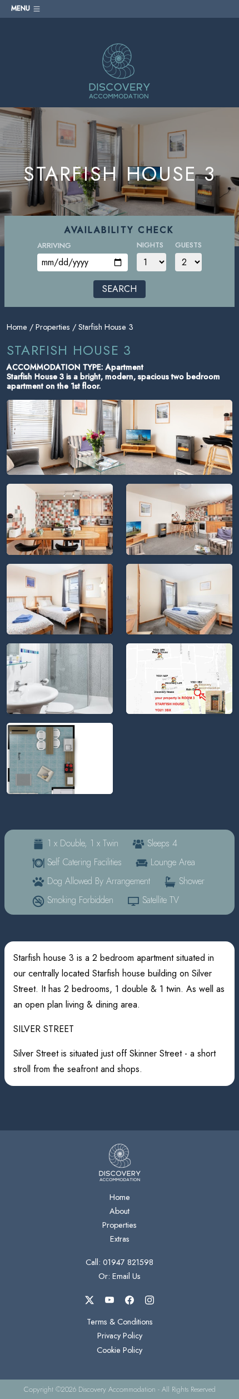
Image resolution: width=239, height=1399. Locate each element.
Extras (120, 1238)
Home (17, 327)
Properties (53, 327)
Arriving (54, 245)
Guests (188, 245)
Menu (21, 8)
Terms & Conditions (120, 1321)
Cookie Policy (119, 1350)
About (119, 1211)
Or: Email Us (119, 1276)
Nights (150, 245)
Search (119, 288)
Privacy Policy (119, 1335)
